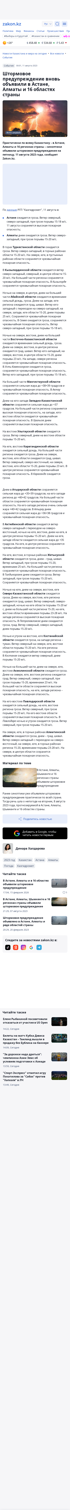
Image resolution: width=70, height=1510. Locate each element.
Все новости (57, 53)
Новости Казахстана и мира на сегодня (25, 53)
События (7, 57)
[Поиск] (57, 24)
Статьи (40, 31)
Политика (8, 31)
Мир (18, 31)
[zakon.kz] (12, 23)
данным (12, 210)
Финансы (29, 31)
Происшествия (55, 31)
